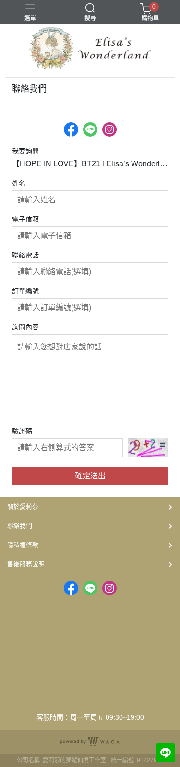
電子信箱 (25, 219)
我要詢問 (25, 151)
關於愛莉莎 (22, 506)
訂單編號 (25, 291)
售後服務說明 (26, 564)
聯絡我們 (19, 525)
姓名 (18, 183)
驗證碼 (22, 431)
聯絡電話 (25, 255)
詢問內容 (25, 327)
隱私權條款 (22, 544)
